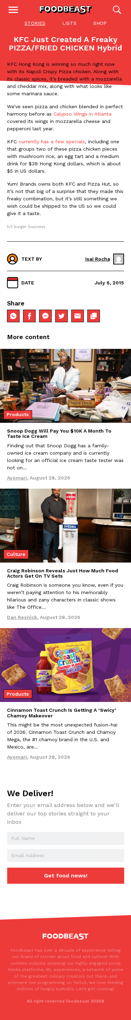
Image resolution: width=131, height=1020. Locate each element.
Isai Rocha (97, 259)
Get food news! (65, 875)
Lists (69, 23)
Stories (34, 23)
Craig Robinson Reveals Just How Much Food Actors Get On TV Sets (62, 573)
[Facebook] (29, 316)
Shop (100, 23)
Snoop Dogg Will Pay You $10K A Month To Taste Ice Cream (59, 433)
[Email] (77, 316)
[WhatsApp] (13, 316)
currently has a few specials (51, 141)
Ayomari (17, 478)
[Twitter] (61, 316)
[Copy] (93, 316)
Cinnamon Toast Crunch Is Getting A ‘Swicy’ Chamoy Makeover (61, 712)
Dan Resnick (22, 617)
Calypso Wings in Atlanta (82, 114)
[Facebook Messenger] (45, 316)
